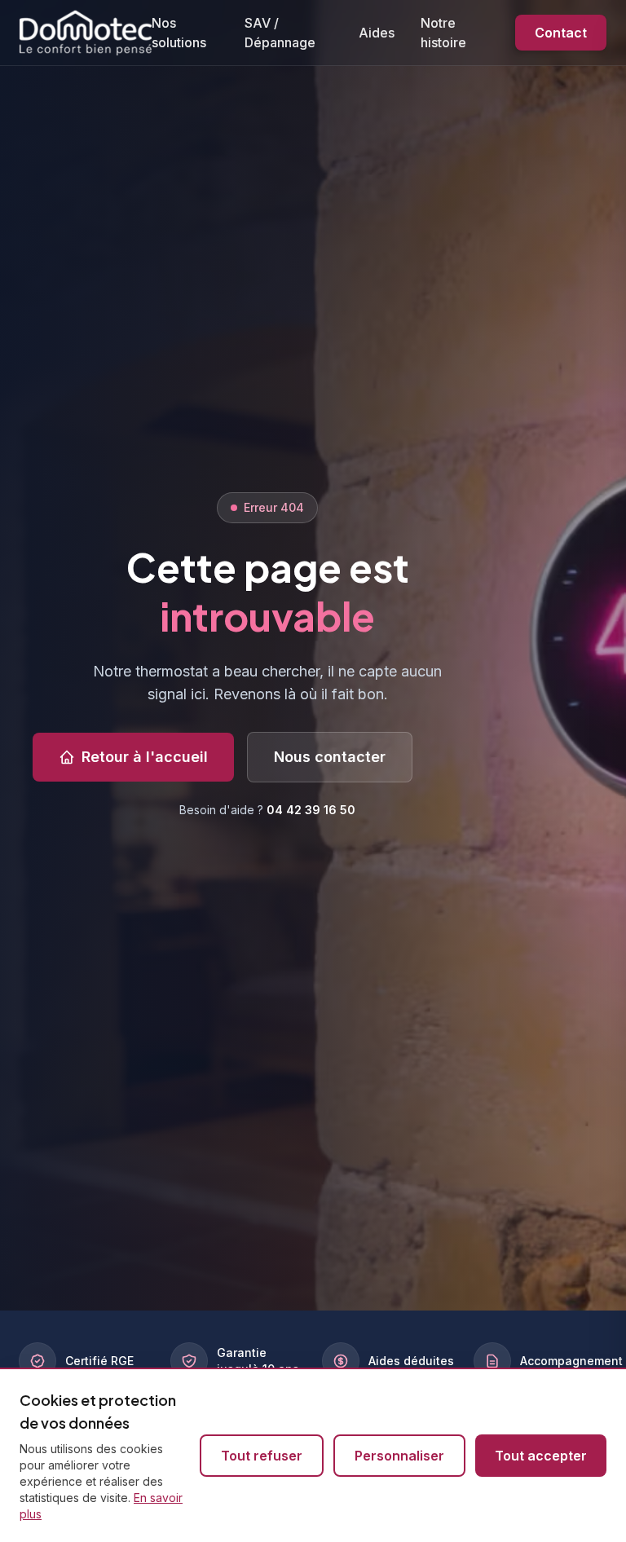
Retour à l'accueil (145, 756)
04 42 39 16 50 (311, 810)
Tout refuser (261, 1455)
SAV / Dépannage (280, 33)
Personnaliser (399, 1455)
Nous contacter (330, 756)
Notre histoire (443, 33)
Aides (377, 32)
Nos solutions (179, 33)
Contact (561, 32)
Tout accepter (541, 1455)
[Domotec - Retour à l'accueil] (86, 32)
